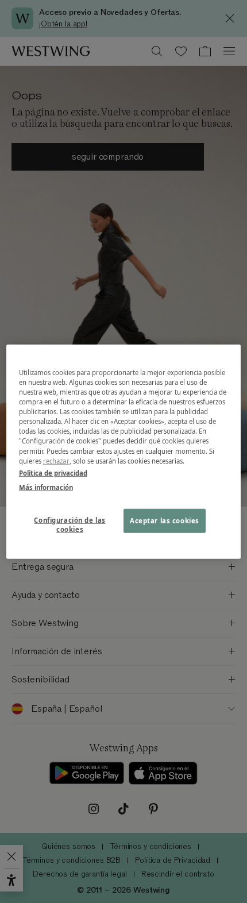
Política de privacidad (53, 472)
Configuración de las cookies (69, 524)
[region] (123, 452)
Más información (46, 487)
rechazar (56, 460)
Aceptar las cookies (164, 520)
